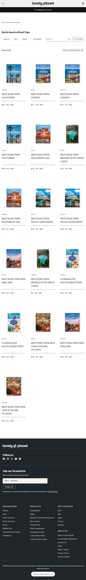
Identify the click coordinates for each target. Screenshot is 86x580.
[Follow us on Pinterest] (20, 459)
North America (8, 518)
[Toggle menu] (83, 3)
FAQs (60, 546)
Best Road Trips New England (14, 281)
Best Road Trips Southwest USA (40, 156)
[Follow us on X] (12, 459)
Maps (32, 514)
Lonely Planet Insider (38, 539)
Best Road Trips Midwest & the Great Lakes (72, 158)
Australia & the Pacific (11, 532)
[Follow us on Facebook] (4, 459)
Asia (4, 514)
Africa (5, 525)
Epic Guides (35, 521)
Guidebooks (35, 511)
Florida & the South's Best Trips (71, 281)
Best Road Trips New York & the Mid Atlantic (43, 346)
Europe (5, 511)
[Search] (3, 3)
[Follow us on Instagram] (8, 459)
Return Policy (63, 550)
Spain (60, 518)
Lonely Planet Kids (37, 536)
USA (59, 511)
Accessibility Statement (67, 539)
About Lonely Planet (66, 535)
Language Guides (37, 532)
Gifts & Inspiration (37, 528)
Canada (61, 525)
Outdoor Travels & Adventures (42, 518)
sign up (9, 487)
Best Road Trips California (11, 96)
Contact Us (62, 542)
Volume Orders (64, 557)
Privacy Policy (63, 553)
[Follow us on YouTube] (16, 459)
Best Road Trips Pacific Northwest (42, 220)
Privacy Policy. (53, 491)
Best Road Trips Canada (40, 96)
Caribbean (7, 536)
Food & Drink (35, 525)
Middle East (7, 528)
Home (3, 22)
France (60, 521)
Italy (59, 514)
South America (9, 521)
